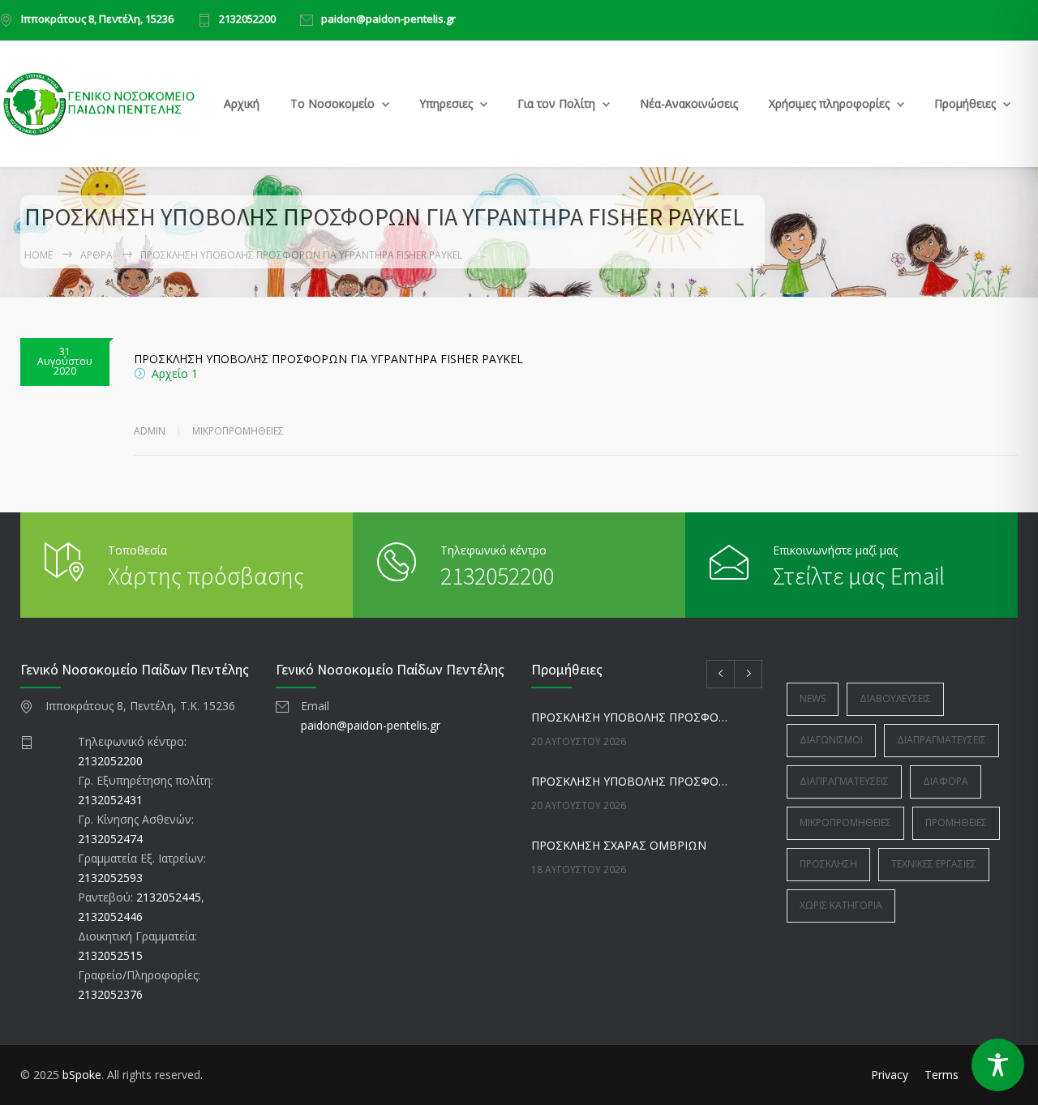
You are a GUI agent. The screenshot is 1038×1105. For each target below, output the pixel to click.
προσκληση (828, 864)
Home (38, 255)
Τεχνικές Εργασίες (933, 864)
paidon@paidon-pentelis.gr (388, 20)
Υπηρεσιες (446, 103)
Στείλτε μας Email (859, 575)
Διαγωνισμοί (831, 740)
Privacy (889, 1074)
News (813, 698)
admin (149, 431)
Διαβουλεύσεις (895, 698)
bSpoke (81, 1074)
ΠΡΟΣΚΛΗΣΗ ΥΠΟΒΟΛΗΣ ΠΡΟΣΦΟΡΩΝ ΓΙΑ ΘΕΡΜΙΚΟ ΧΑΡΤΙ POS (629, 781)
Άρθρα (96, 255)
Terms (941, 1074)
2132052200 (247, 20)
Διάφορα (945, 781)
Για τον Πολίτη (556, 103)
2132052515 (110, 955)
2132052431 (110, 799)
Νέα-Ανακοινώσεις (689, 103)
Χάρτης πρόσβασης (206, 575)
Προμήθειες (965, 103)
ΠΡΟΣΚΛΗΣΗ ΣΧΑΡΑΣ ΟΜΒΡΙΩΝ (618, 845)
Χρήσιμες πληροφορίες (829, 103)
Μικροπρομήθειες (238, 431)
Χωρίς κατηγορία (841, 905)
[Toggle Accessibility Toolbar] (998, 1065)
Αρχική (242, 103)
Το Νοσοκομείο (332, 103)
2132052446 (110, 916)
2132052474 (110, 838)
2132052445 (168, 897)
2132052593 (110, 877)
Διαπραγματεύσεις (941, 740)
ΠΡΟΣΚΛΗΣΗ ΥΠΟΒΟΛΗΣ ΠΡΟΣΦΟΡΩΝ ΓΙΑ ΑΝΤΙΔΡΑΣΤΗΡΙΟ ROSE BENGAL (629, 717)
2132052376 (110, 994)
